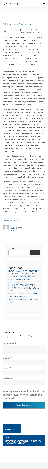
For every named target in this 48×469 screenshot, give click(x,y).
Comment (9, 343)
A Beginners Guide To (10, 216)
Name (7, 358)
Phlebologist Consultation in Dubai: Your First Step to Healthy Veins (23, 288)
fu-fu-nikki (13, 226)
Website (7, 378)
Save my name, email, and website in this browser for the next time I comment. (23, 395)
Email (7, 368)
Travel (11, 230)
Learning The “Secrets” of (12, 221)
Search (11, 248)
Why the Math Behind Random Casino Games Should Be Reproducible (21, 279)
